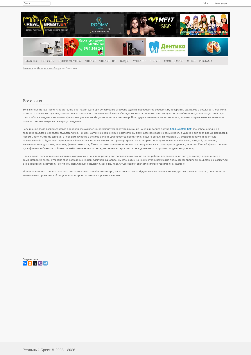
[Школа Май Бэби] (84, 55)
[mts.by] (43, 55)
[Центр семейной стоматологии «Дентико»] (166, 55)
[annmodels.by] (204, 33)
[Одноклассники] (30, 263)
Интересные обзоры (49, 68)
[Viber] (40, 263)
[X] (35, 263)
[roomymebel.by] (99, 33)
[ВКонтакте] (25, 263)
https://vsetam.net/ (181, 129)
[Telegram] (45, 263)
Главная (28, 68)
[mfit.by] (151, 33)
